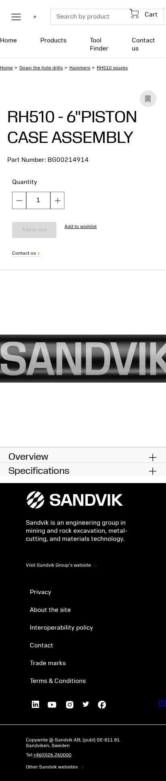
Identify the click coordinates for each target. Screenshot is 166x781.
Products (53, 40)
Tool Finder (99, 44)
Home (8, 40)
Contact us (143, 44)
